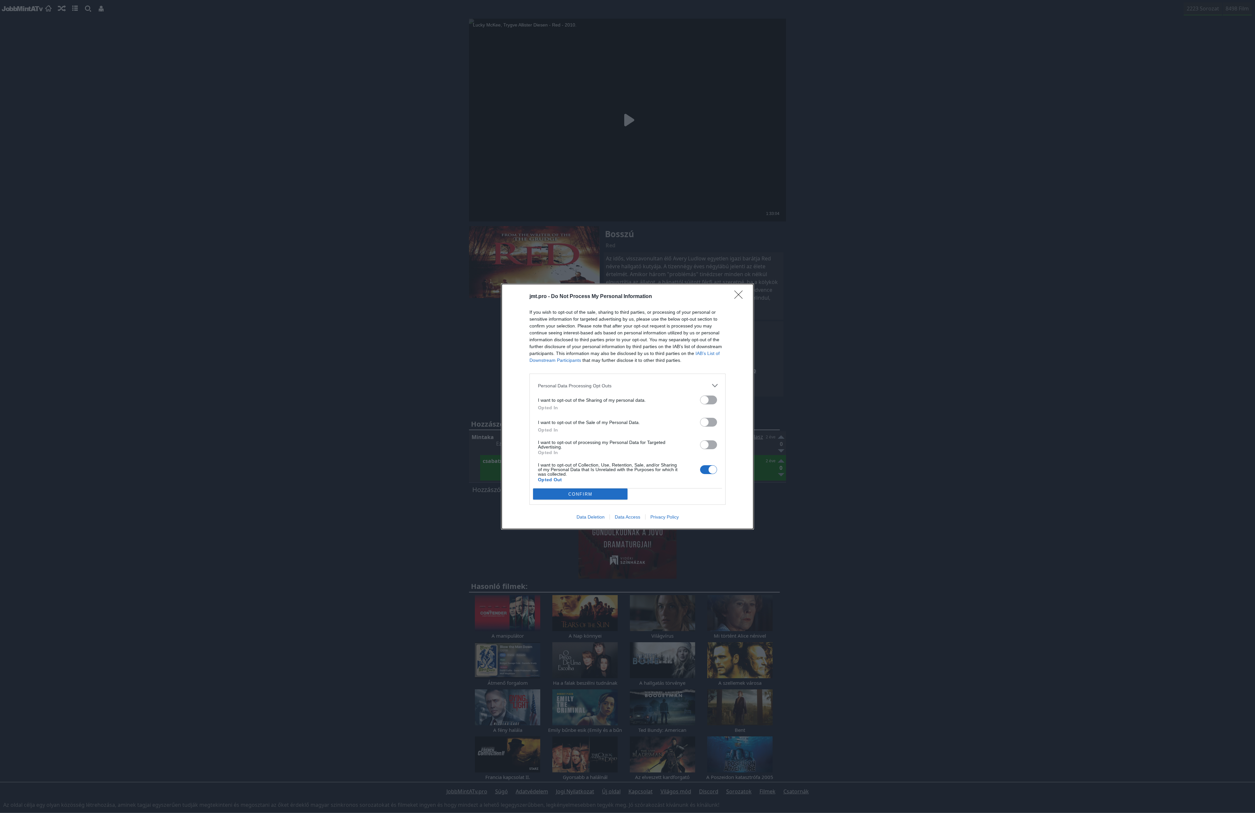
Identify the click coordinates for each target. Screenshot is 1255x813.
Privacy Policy (664, 517)
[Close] (740, 297)
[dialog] (627, 406)
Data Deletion (591, 517)
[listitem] (627, 385)
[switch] (708, 400)
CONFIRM (580, 494)
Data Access (627, 517)
